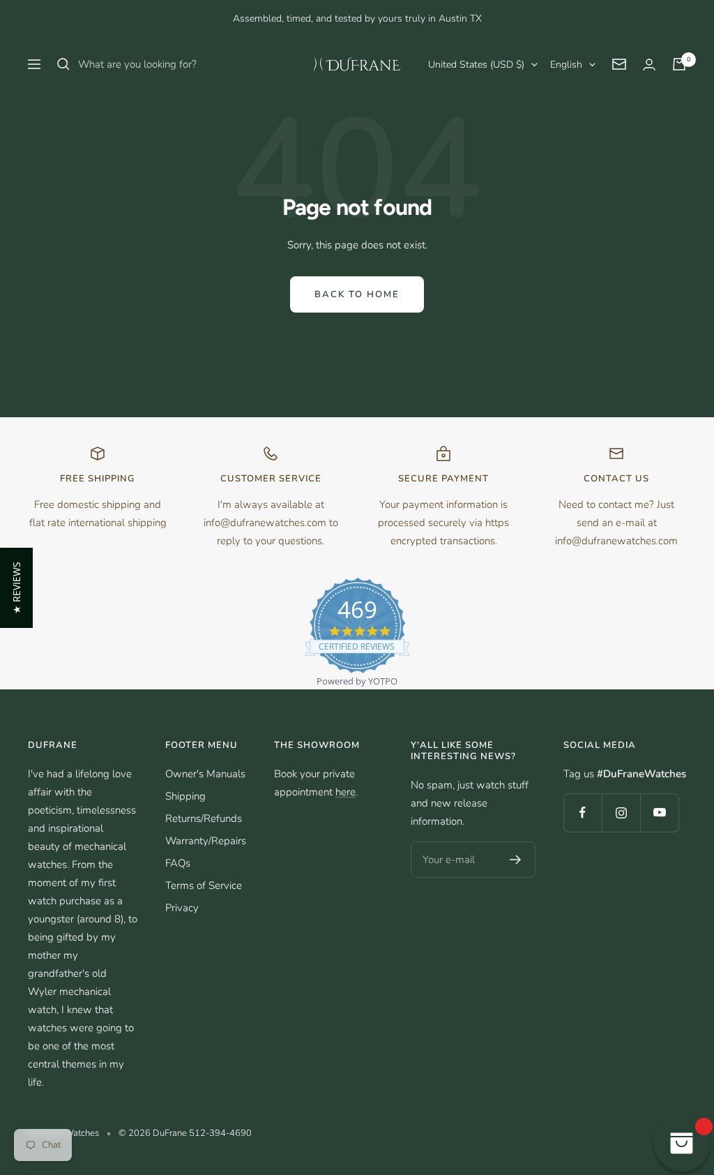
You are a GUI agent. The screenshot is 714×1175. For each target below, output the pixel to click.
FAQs (177, 863)
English (566, 64)
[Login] (649, 64)
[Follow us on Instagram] (621, 812)
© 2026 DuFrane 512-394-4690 (185, 1133)
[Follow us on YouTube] (659, 812)
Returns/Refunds (203, 818)
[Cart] (679, 64)
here (345, 792)
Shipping (185, 796)
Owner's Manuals (205, 774)
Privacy (182, 908)
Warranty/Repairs (205, 841)
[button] (16, 588)
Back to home (357, 294)
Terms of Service (203, 885)
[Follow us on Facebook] (582, 812)
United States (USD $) (476, 64)
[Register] (516, 860)
